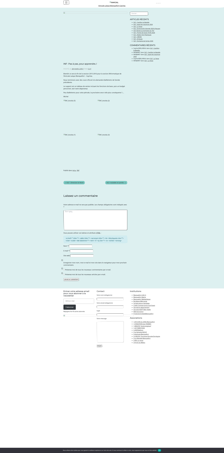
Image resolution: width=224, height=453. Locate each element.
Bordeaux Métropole (140, 301)
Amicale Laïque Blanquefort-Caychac (112, 6)
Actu (74, 170)
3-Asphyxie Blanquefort (141, 334)
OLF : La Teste (137, 27)
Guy (89, 69)
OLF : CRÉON (137, 37)
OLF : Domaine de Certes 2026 (143, 41)
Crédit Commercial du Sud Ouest (144, 305)
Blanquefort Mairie (139, 297)
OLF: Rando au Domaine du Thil (143, 31)
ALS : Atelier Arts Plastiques (142, 35)
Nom (65, 246)
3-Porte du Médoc (139, 343)
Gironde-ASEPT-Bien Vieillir (142, 310)
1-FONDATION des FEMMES (142, 324)
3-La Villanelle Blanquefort (141, 338)
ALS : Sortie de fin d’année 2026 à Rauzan (146, 29)
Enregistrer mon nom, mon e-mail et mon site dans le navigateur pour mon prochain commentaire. (95, 264)
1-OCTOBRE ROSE (139, 328)
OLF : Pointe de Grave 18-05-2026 (144, 33)
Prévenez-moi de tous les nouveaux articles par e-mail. (85, 274)
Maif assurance (138, 312)
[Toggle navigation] (66, 2)
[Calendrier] (158, 2)
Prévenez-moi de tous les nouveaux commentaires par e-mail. (88, 270)
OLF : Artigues (138, 39)
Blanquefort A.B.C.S (139, 295)
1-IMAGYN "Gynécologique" (142, 326)
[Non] (222, 450)
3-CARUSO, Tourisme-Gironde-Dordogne (146, 336)
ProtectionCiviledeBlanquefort (143, 314)
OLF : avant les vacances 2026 (143, 24)
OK (159, 450)
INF (78, 170)
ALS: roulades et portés (115, 183)
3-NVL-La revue (138, 340)
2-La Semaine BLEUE (140, 332)
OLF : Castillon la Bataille (141, 22)
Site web (66, 255)
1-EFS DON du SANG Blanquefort (144, 322)
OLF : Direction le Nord (74, 183)
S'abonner (70, 307)
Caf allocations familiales (141, 303)
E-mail (66, 251)
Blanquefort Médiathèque (141, 299)
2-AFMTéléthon (138, 330)
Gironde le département (141, 307)
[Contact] (156, 2)
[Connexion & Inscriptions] (160, 2)
